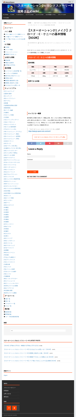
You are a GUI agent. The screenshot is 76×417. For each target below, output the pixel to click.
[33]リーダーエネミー (10, 167)
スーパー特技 (9, 49)
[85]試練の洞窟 (8, 290)
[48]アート (7, 202)
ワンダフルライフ (19, 14)
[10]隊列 (6, 112)
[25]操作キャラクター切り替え (12, 148)
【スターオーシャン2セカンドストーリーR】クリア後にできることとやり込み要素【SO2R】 (30, 361)
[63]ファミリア (8, 238)
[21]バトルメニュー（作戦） (12, 138)
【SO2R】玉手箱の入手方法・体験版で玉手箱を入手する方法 (21, 345)
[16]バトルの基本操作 (10, 127)
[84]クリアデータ (9, 288)
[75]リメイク (7, 267)
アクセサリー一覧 (10, 303)
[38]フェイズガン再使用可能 (12, 179)
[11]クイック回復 (9, 115)
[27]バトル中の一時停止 (10, 153)
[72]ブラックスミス (9, 259)
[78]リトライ (7, 274)
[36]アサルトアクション (10, 174)
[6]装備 (6, 103)
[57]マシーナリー (9, 224)
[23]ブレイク (7, 143)
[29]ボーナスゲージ (9, 157)
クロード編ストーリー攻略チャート (15, 34)
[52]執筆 (6, 212)
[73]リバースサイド (9, 262)
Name (29, 154)
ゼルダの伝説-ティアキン (51, 14)
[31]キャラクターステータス (12, 162)
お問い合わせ (7, 393)
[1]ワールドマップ (9, 91)
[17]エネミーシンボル (10, 129)
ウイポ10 (12, 14)
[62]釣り (6, 236)
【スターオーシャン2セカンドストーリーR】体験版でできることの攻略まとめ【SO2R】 (29, 357)
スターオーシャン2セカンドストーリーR (58, 43)
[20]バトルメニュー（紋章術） (12, 136)
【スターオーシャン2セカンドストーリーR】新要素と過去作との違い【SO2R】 (26, 353)
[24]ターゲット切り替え (10, 146)
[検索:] (38, 330)
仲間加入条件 (9, 78)
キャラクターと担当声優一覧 (13, 71)
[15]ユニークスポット (10, 124)
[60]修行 (6, 231)
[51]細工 (6, 210)
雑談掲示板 (8, 312)
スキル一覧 (8, 306)
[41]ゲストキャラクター (10, 186)
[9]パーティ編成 (8, 110)
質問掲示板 (8, 314)
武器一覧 (7, 299)
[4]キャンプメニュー (9, 98)
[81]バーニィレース (9, 281)
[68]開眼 (6, 250)
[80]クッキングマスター (10, 278)
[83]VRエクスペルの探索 (11, 286)
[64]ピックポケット (9, 240)
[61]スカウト (7, 233)
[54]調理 (6, 217)
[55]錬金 (6, 219)
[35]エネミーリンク (9, 172)
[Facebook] (9, 408)
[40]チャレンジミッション (11, 184)
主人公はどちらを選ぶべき (12, 85)
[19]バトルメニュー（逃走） (12, 134)
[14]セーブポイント (9, 122)
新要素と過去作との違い (12, 83)
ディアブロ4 (5, 14)
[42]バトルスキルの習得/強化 (12, 188)
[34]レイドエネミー (9, 169)
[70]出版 (6, 255)
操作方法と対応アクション (12, 76)
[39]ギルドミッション (10, 181)
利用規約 (6, 390)
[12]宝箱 (6, 117)
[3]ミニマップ (8, 96)
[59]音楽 (6, 229)
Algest (5, 375)
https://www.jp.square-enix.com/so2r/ (39, 131)
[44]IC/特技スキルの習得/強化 (12, 193)
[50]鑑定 (6, 207)
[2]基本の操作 (8, 93)
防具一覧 (7, 301)
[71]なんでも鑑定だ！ (10, 257)
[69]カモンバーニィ (9, 252)
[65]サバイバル (8, 243)
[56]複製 (6, 222)
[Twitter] (14, 408)
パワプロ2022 (6, 17)
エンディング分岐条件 (11, 73)
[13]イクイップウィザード (11, 120)
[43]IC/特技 (7, 191)
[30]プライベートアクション (12, 160)
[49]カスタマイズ (9, 205)
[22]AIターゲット (9, 141)
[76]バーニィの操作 (9, 269)
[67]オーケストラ (9, 248)
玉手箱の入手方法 (10, 65)
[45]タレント (7, 195)
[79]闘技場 (7, 276)
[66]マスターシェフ (9, 245)
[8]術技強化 (7, 108)
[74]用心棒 (7, 264)
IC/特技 (7, 47)
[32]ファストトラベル (10, 165)
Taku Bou (41, 43)
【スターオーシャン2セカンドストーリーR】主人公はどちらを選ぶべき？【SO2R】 (27, 349)
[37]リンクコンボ (9, 176)
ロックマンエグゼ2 (29, 14)
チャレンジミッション (11, 52)
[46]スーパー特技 (9, 198)
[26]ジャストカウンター (10, 150)
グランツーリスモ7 (62, 14)
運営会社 (6, 397)
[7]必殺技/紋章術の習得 (10, 105)
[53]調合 (6, 214)
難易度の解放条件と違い (12, 80)
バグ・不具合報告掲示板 (12, 316)
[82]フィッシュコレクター (11, 283)
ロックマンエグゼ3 (39, 14)
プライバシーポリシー (10, 387)
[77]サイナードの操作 (10, 271)
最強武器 (7, 60)
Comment (30, 159)
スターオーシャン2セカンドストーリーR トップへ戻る (49, 137)
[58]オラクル (7, 226)
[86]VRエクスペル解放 (10, 293)
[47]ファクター (8, 200)
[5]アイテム (7, 100)
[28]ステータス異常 (9, 155)
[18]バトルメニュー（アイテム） (13, 131)
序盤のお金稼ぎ (9, 62)
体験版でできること (10, 54)
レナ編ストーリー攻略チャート (14, 36)
